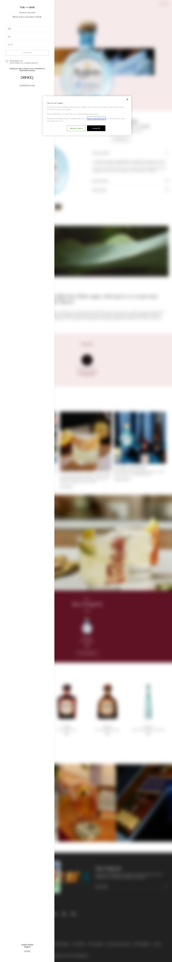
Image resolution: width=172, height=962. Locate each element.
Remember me (16, 60)
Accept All (96, 128)
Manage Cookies (76, 128)
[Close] (127, 99)
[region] (87, 115)
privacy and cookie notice (96, 118)
